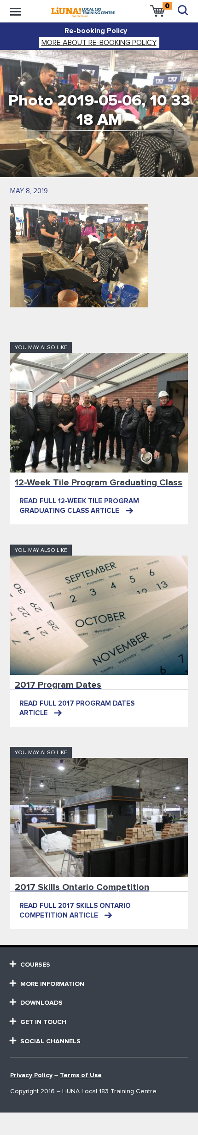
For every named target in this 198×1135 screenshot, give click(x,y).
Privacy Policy (31, 1075)
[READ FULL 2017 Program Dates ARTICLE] (98, 615)
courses (35, 965)
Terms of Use (81, 1075)
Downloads (41, 1003)
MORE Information (52, 984)
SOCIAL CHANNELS (50, 1041)
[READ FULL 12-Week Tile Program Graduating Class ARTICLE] (98, 412)
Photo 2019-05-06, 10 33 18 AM (99, 110)
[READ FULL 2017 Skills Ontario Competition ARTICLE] (98, 817)
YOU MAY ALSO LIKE (41, 348)
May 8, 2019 (29, 191)
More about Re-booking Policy (99, 42)
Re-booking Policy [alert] (95, 30)
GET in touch (43, 1022)
